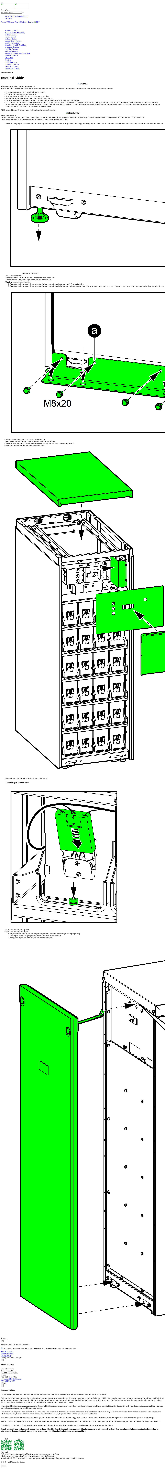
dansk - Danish (10, 37)
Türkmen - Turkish (12, 64)
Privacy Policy (6, 1356)
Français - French (11, 55)
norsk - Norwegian (12, 43)
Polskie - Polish (10, 35)
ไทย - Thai (9, 58)
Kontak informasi (7, 1352)
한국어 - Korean (11, 62)
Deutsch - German (11, 66)
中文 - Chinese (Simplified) (15, 33)
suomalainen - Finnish (13, 41)
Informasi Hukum (7, 1354)
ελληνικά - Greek (11, 51)
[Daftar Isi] (2, 25)
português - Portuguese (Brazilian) (17, 53)
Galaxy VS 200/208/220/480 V (16, 16)
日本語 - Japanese (12, 49)
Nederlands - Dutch (12, 68)
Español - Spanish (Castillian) (15, 45)
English (8, 60)
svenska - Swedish (12, 30)
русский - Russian (12, 47)
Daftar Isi (8, 18)
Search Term (5, 10)
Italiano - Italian (10, 39)
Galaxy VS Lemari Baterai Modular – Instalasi (17, 22)
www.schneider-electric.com (11, 1379)
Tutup (4, 1383)
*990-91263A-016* (8, 1381)
